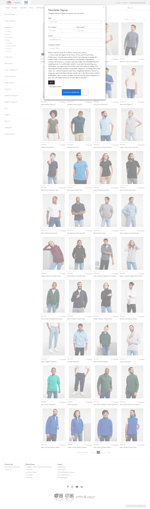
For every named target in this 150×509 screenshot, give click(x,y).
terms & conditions (66, 52)
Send (51, 82)
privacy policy (81, 52)
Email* (50, 36)
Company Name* (54, 45)
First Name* (52, 27)
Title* (50, 18)
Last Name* (81, 27)
